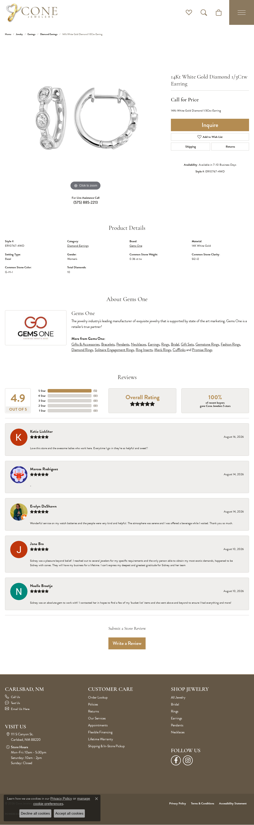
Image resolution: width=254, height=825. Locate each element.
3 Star (42, 400)
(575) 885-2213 (85, 202)
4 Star (42, 395)
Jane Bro (37, 544)
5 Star (42, 391)
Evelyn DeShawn (43, 506)
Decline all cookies (35, 813)
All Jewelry (178, 697)
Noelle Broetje (41, 586)
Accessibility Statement (233, 803)
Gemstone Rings (207, 344)
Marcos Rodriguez (44, 469)
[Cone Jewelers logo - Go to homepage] (32, 12)
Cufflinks (179, 350)
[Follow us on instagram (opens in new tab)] (188, 760)
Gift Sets (187, 344)
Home (8, 34)
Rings (165, 344)
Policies (93, 704)
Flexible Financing (100, 732)
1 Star (42, 410)
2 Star (42, 405)
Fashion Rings (230, 344)
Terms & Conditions (202, 803)
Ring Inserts (144, 350)
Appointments (98, 725)
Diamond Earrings (49, 34)
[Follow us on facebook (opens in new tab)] (176, 760)
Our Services (97, 718)
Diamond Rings (82, 350)
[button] (188, 12)
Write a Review (127, 643)
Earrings (31, 34)
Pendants (122, 344)
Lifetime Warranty (100, 739)
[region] (85, 117)
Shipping (190, 146)
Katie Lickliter (41, 431)
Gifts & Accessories (85, 344)
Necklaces (138, 344)
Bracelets (108, 344)
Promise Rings (202, 350)
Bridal (175, 344)
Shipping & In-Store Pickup (106, 746)
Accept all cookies (69, 813)
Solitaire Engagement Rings (114, 350)
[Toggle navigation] (241, 12)
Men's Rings (162, 350)
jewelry (19, 34)
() (95, 391)
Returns (230, 146)
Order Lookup (98, 697)
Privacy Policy (177, 803)
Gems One (135, 245)
